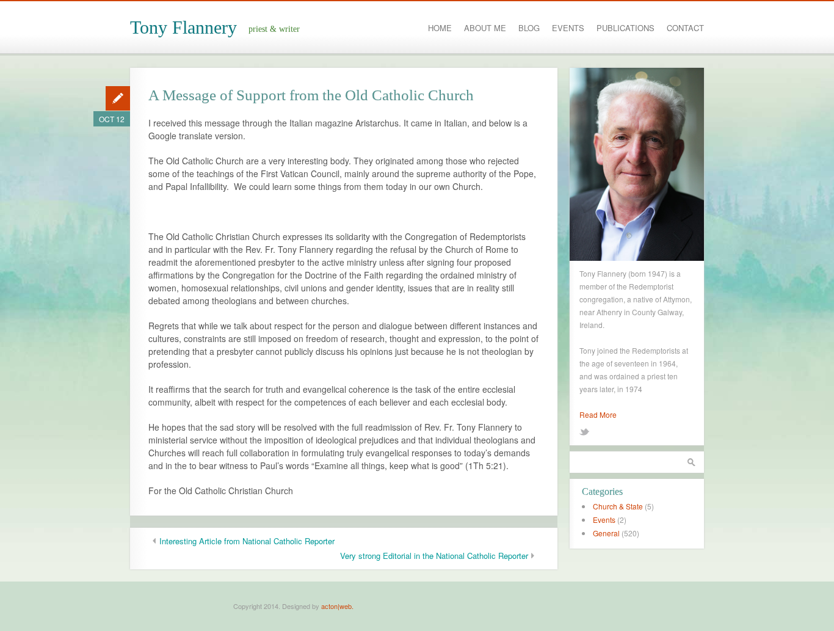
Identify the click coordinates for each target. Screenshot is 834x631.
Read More (598, 414)
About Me (485, 28)
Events (568, 28)
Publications (625, 28)
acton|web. (337, 606)
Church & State (618, 506)
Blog (529, 28)
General (606, 533)
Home (440, 28)
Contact (685, 28)
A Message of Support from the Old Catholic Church (311, 95)
